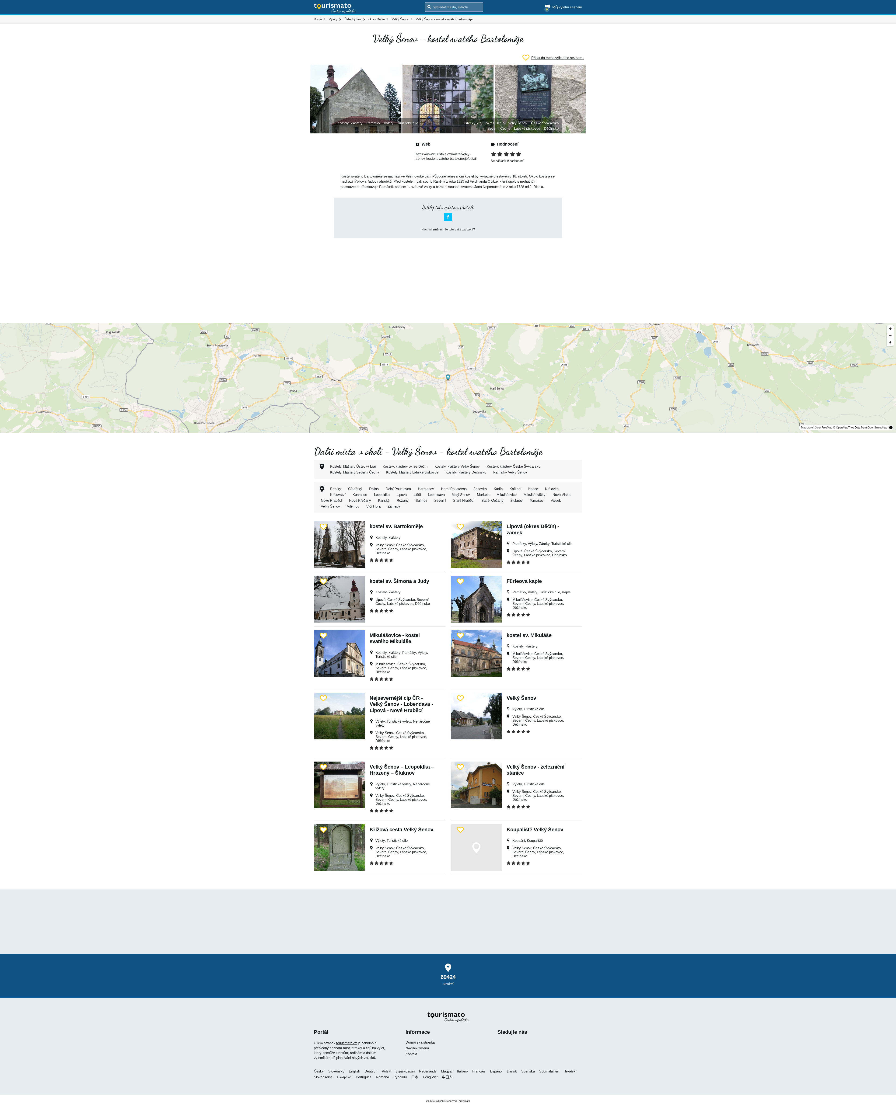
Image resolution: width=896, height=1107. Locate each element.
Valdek (556, 500)
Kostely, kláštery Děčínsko (465, 472)
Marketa (483, 495)
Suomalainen (549, 1071)
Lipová (402, 495)
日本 (414, 1077)
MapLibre (807, 427)
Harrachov (426, 489)
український (405, 1071)
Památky (373, 123)
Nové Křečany (360, 500)
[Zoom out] (890, 335)
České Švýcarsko (545, 123)
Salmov (421, 500)
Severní (440, 500)
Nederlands (428, 1071)
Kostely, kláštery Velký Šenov (457, 466)
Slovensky (336, 1071)
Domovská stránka (420, 1042)
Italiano (462, 1071)
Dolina (374, 489)
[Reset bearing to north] (890, 342)
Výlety (388, 123)
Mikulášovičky (535, 495)
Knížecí (515, 489)
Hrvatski (570, 1071)
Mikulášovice (507, 495)
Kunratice (360, 495)
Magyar (447, 1071)
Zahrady (394, 506)
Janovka (480, 489)
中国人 (447, 1077)
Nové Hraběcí (331, 500)
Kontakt (411, 1054)
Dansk (512, 1071)
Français (479, 1071)
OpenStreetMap (877, 427)
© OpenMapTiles (843, 427)
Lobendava (436, 495)
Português (363, 1077)
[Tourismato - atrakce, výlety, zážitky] (335, 8)
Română (382, 1077)
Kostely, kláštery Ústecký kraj (353, 466)
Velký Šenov (517, 123)
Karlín (498, 489)
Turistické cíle (407, 123)
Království (338, 495)
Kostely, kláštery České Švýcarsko (513, 466)
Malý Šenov (461, 495)
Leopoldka (382, 495)
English (354, 1071)
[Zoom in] (890, 328)
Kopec (533, 489)
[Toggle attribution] (891, 427)
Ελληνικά (344, 1077)
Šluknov (516, 500)
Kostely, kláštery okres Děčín (405, 466)
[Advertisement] (448, 276)
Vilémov (353, 506)
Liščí (417, 495)
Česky (319, 1071)
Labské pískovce (527, 128)
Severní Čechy (498, 128)
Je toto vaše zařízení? (459, 229)
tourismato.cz (346, 1043)
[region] (448, 378)
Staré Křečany (492, 500)
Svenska (528, 1071)
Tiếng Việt (430, 1077)
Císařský (355, 489)
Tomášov (537, 500)
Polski (386, 1071)
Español (496, 1071)
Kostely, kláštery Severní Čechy (354, 472)
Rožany (403, 500)
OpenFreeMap (823, 427)
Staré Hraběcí (463, 500)
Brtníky (335, 489)
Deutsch (370, 1071)
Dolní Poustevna (398, 489)
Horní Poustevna (454, 489)
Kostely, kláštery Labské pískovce (412, 472)
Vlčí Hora (373, 506)
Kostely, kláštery (350, 123)
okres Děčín (495, 123)
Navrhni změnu (431, 229)
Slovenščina (323, 1077)
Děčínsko (551, 128)
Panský (384, 500)
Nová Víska (561, 495)
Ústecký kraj (472, 123)
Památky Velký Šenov (510, 472)
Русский (400, 1077)
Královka (552, 489)
